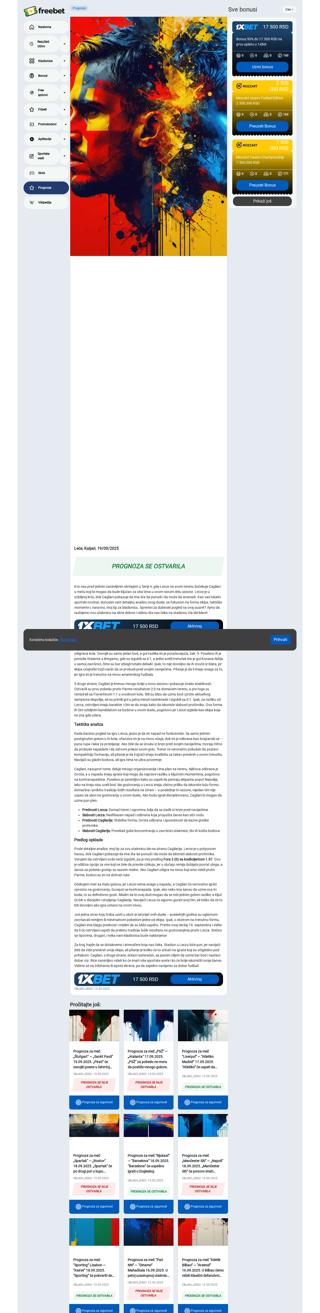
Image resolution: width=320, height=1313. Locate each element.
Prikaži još (262, 201)
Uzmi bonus (262, 66)
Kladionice (45, 61)
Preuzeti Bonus (262, 126)
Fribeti (42, 109)
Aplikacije (44, 139)
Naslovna (44, 27)
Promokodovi (47, 124)
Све (288, 9)
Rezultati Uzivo (43, 44)
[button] (64, 44)
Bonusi (43, 76)
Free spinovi (43, 92)
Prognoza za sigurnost (97, 1102)
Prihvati (280, 639)
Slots (41, 173)
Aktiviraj (195, 979)
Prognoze (44, 188)
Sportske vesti (44, 156)
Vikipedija (45, 202)
